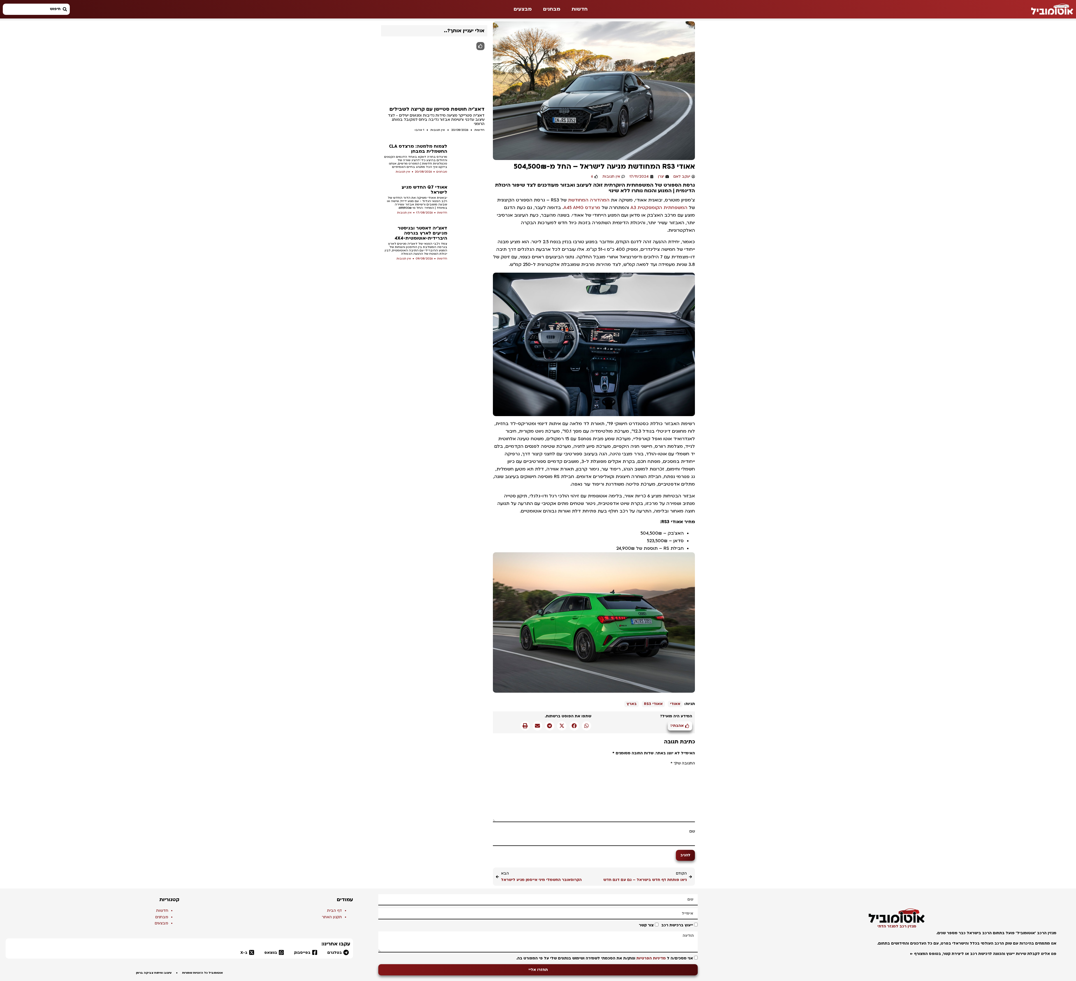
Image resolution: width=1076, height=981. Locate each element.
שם (692, 831)
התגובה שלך (683, 763)
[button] (586, 726)
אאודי (675, 703)
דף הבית (334, 910)
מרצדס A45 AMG (581, 208)
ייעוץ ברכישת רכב (677, 925)
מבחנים (551, 9)
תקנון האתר (332, 917)
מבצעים (523, 9)
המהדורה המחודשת (588, 200)
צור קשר (646, 925)
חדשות (580, 9)
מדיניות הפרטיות (651, 958)
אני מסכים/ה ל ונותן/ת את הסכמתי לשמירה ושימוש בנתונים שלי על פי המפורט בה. (604, 958)
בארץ (632, 703)
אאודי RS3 (653, 703)
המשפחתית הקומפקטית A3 (658, 208)
